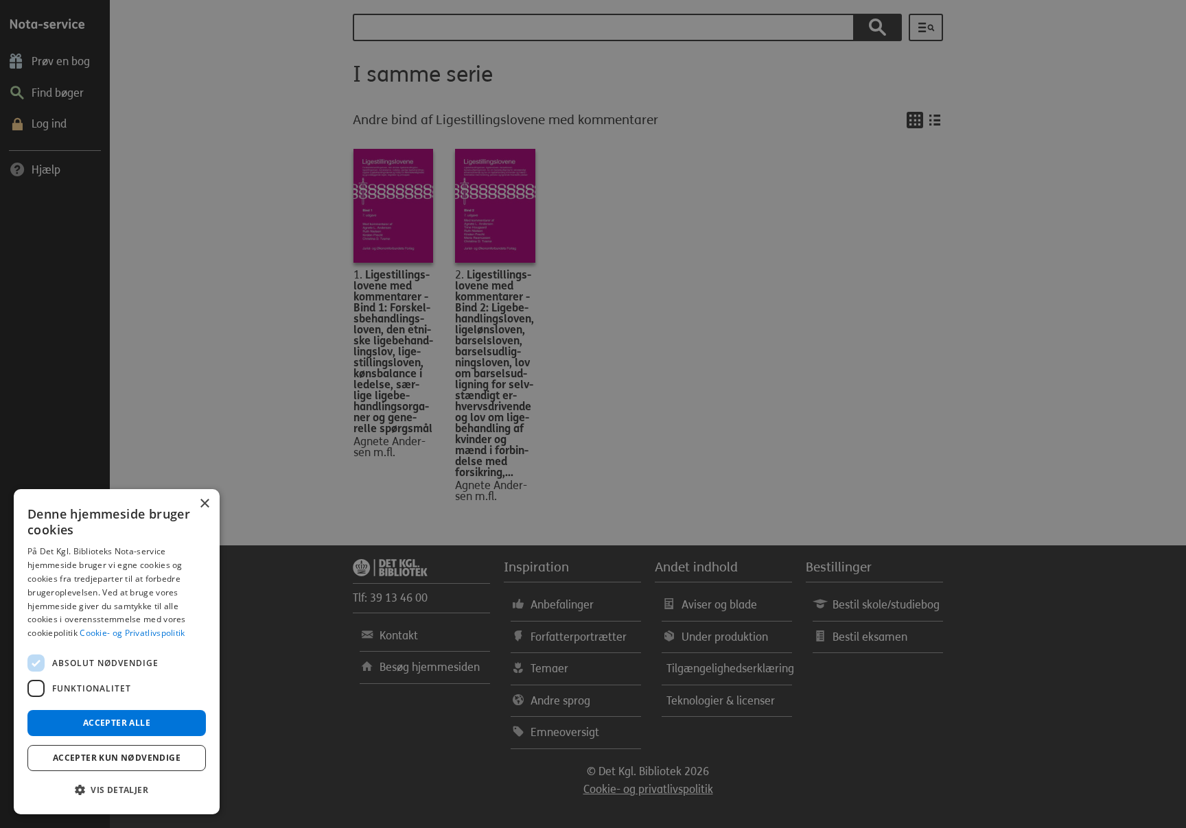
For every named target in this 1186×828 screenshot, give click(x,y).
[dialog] (117, 651)
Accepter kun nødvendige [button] (117, 758)
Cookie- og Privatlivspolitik (132, 633)
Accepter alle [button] (116, 723)
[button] (116, 790)
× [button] (204, 504)
